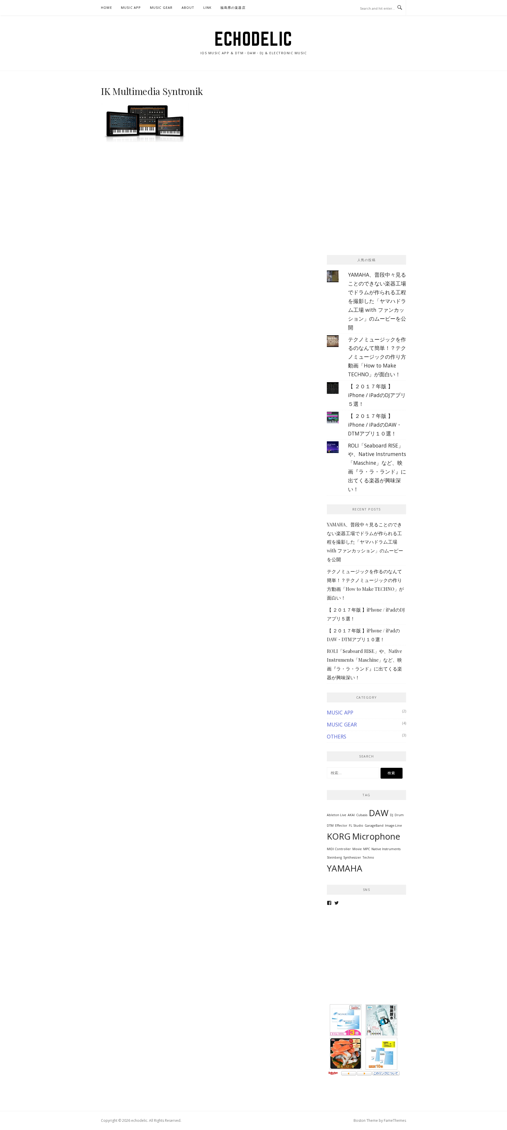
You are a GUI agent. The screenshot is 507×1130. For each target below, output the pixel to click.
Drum (399, 815)
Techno (368, 857)
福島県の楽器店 (232, 7)
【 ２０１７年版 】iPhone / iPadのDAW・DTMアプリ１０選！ (375, 424)
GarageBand (374, 825)
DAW (378, 813)
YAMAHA (344, 868)
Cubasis (361, 815)
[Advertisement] (371, 122)
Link (207, 7)
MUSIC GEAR (161, 7)
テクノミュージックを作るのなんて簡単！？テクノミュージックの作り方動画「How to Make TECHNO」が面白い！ (377, 357)
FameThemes (395, 1120)
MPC (366, 849)
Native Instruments (385, 849)
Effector (341, 825)
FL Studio (356, 825)
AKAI (351, 815)
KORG (339, 836)
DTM (330, 825)
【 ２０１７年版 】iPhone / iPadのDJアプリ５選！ (377, 395)
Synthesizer (352, 857)
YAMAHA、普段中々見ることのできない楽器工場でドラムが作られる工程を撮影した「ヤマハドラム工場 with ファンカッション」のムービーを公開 (377, 301)
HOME (106, 7)
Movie (357, 849)
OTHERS (336, 736)
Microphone (376, 836)
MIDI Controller (339, 849)
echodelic (253, 38)
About (188, 7)
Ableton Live (336, 815)
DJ (391, 815)
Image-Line (393, 825)
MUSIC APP (131, 7)
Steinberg (334, 857)
